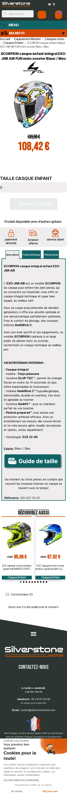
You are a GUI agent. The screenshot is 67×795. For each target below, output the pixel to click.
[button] (58, 14)
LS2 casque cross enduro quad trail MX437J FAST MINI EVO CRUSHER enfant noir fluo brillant (16, 567)
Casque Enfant (17, 577)
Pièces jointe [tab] (51, 254)
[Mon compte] (42, 15)
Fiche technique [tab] (31, 254)
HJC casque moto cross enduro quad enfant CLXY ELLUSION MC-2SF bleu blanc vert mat (50, 567)
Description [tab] (12, 254)
